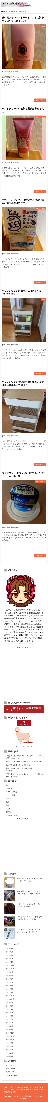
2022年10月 (10, 969)
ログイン (9, 1065)
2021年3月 (10, 1023)
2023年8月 (10, 952)
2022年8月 (10, 972)
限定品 (8, 812)
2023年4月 (10, 955)
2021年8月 (10, 1006)
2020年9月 (10, 1043)
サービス (9, 788)
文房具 (8, 809)
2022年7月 (10, 975)
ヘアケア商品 (10, 795)
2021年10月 (10, 999)
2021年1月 (10, 1030)
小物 (7, 805)
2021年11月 (10, 996)
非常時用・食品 (11, 815)
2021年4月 (10, 1019)
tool (7, 785)
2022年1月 (10, 992)
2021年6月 (10, 1013)
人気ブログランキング (24, 746)
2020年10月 (10, 1040)
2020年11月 (10, 1036)
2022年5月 (10, 982)
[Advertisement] (24, 674)
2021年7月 (10, 1009)
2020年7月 (10, 1050)
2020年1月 (10, 1057)
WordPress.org (11, 1075)
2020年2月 (10, 1053)
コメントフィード (12, 1072)
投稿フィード (10, 1068)
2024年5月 (10, 948)
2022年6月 (10, 979)
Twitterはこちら (24, 644)
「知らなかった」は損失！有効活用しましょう (26, 709)
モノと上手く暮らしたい (28, 1096)
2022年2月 (10, 989)
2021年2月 (10, 1026)
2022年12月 (10, 965)
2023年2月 (10, 959)
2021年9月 (10, 1002)
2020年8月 (10, 1046)
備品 (7, 802)
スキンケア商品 (11, 792)
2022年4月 (10, 986)
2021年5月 (10, 1016)
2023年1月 (10, 962)
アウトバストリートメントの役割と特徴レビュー (24, 761)
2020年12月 (10, 1033)
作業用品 (9, 798)
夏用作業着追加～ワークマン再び (18, 765)
